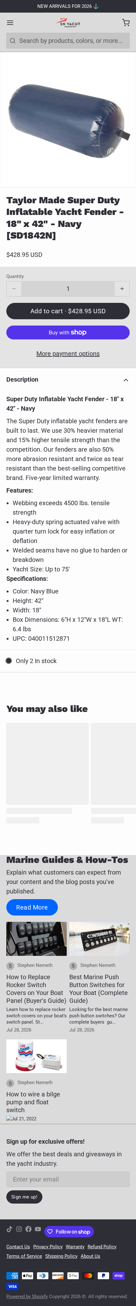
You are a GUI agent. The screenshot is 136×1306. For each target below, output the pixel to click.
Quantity (15, 276)
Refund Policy (102, 1247)
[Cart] (123, 23)
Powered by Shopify (27, 1296)
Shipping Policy (61, 1256)
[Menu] (13, 23)
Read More (32, 907)
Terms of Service (24, 1256)
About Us (90, 1256)
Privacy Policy (48, 1247)
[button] (68, 311)
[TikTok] (9, 1231)
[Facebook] (28, 1231)
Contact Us (18, 1247)
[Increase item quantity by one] (122, 289)
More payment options (68, 353)
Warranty (75, 1247)
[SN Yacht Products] (68, 22)
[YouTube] (38, 1231)
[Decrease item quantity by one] (14, 289)
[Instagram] (19, 1231)
